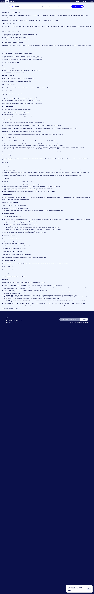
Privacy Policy (85, 322)
